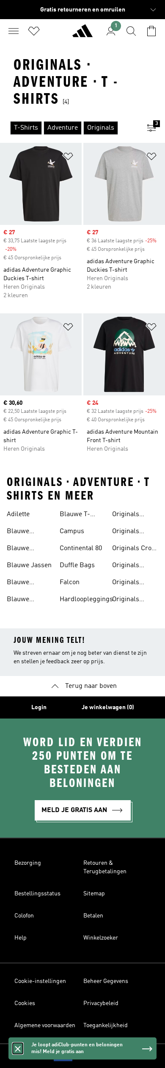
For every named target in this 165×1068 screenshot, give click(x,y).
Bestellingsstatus (37, 894)
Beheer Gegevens (105, 981)
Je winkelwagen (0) (108, 707)
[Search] (131, 31)
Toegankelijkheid (105, 1025)
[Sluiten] (18, 1048)
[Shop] (82, 34)
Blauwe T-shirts (75, 515)
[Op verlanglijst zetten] (68, 158)
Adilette (18, 514)
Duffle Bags (77, 565)
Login (39, 707)
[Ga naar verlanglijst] (34, 31)
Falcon (70, 582)
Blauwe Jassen (29, 565)
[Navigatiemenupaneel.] (13, 31)
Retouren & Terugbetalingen (104, 867)
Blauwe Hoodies (18, 549)
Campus (72, 531)
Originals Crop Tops (133, 549)
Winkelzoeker (100, 938)
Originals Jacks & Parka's (125, 583)
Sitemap (94, 894)
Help (20, 938)
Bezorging (27, 863)
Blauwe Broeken (19, 532)
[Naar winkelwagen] (151, 31)
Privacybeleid (100, 1003)
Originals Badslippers (130, 515)
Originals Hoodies (125, 566)
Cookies (24, 1003)
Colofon (24, 916)
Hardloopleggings (86, 599)
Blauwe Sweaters (20, 600)
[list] (69, 128)
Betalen (93, 916)
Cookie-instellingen (40, 981)
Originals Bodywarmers (133, 532)
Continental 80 (81, 548)
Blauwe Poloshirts (22, 583)
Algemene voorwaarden (44, 1025)
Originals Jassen (125, 600)
